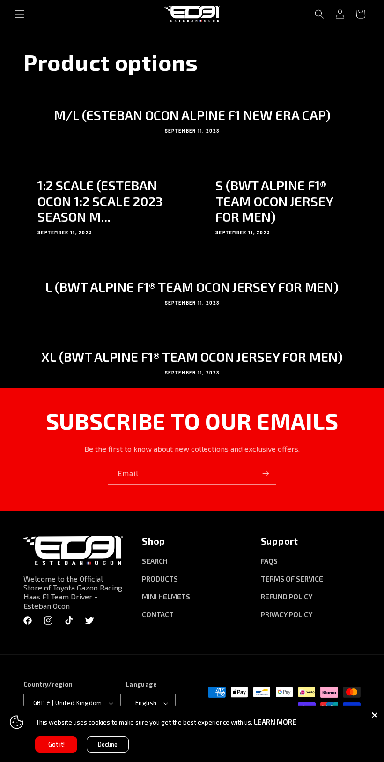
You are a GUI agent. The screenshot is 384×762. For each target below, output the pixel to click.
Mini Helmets (166, 596)
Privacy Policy (286, 614)
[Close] (374, 715)
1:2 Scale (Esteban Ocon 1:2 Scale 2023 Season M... (100, 201)
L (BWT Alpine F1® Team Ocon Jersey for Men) (192, 287)
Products (160, 579)
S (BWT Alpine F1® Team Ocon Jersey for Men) (274, 201)
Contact (158, 614)
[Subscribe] (265, 474)
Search (155, 561)
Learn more (275, 721)
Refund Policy (286, 596)
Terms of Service (292, 579)
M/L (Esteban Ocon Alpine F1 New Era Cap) (192, 115)
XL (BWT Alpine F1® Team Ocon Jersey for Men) (192, 357)
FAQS (269, 561)
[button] (19, 14)
